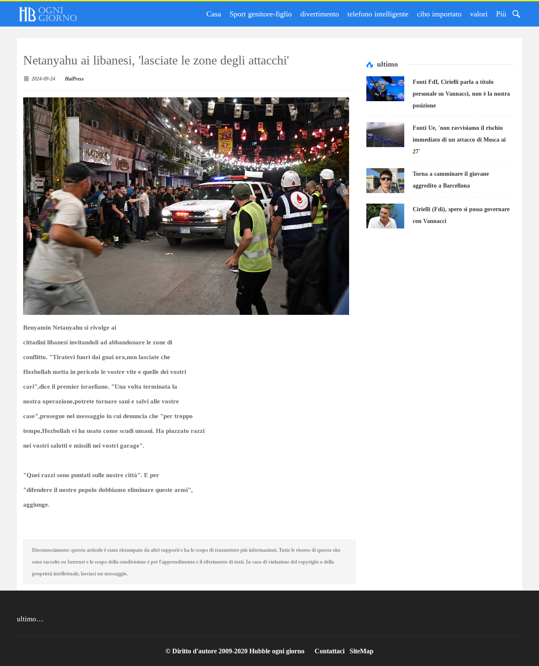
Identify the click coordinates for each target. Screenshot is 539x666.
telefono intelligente (377, 14)
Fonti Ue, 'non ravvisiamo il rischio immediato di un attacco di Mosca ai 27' (459, 140)
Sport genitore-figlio (260, 14)
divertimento (319, 14)
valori (479, 14)
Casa (213, 14)
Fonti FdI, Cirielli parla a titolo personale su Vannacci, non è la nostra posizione (461, 94)
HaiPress (74, 79)
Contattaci (329, 651)
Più (501, 14)
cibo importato (439, 14)
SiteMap (362, 651)
